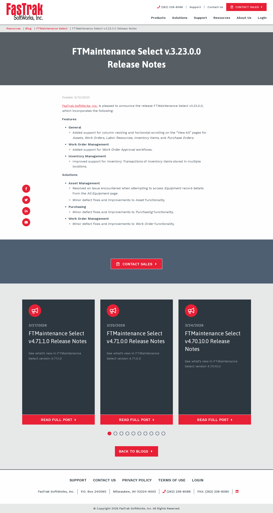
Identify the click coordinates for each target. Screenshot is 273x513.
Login (262, 18)
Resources (221, 18)
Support (195, 7)
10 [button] (163, 434)
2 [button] (116, 434)
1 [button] (110, 434)
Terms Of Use (171, 480)
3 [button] (122, 434)
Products (158, 18)
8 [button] (151, 434)
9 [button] (157, 434)
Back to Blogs (134, 451)
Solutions (179, 18)
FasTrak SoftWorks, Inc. (80, 106)
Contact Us (215, 7)
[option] (58, 362)
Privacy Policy (137, 480)
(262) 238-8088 (178, 491)
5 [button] (134, 434)
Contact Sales (137, 264)
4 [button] (128, 434)
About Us (244, 18)
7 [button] (145, 434)
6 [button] (139, 434)
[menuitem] (158, 18)
